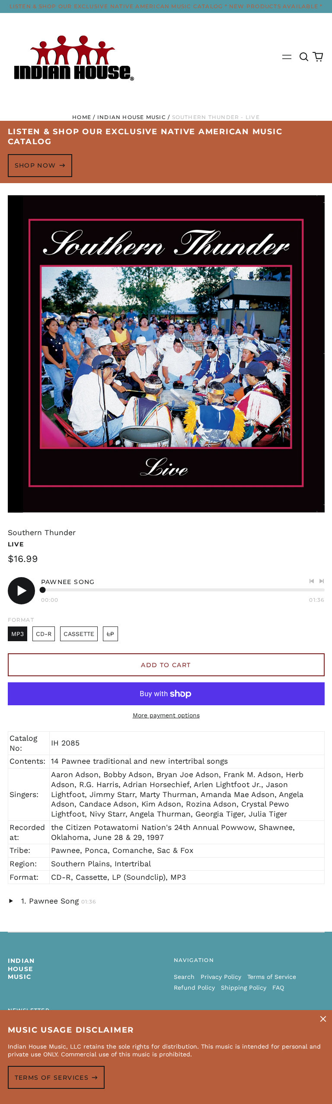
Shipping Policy (243, 987)
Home (81, 117)
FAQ (278, 987)
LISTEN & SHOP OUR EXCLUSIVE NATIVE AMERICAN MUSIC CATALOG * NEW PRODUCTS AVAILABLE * (166, 6)
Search (184, 976)
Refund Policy (194, 987)
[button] (304, 57)
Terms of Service (271, 976)
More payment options (166, 715)
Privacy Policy (221, 976)
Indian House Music (131, 117)
